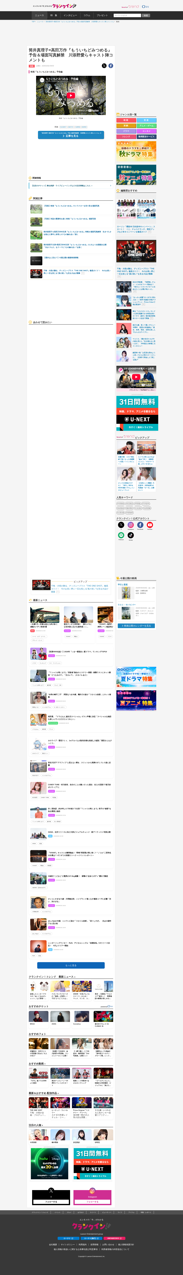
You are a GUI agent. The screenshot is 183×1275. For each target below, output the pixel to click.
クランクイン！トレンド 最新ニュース (52, 976)
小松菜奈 (139, 508)
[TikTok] (131, 535)
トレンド (126, 136)
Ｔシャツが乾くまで (38, 685)
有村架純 (121, 508)
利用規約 (83, 1245)
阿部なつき (35, 707)
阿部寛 (49, 865)
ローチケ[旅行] (90, 1238)
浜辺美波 (130, 504)
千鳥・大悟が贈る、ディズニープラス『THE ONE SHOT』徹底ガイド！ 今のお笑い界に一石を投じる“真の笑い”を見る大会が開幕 (79, 589)
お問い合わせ (108, 1245)
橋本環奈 (130, 508)
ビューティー (106, 1212)
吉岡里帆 (148, 508)
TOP (32, 22)
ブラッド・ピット (37, 640)
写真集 (54, 797)
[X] (121, 525)
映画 (126, 120)
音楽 (40, 843)
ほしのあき (35, 933)
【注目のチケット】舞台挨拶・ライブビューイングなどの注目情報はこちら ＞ (62, 186)
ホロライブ (35, 753)
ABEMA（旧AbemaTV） (39, 887)
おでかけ (81, 1212)
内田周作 (84, 127)
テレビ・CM (57, 685)
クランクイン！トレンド (40, 1212)
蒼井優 (49, 685)
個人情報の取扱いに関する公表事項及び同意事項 (76, 1249)
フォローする (51, 1202)
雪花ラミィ (45, 753)
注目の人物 (36, 1125)
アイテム (131, 1212)
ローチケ (67, 1238)
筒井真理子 (63, 127)
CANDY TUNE (45, 797)
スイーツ (93, 1212)
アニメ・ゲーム (146, 125)
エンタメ (147, 131)
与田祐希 (130, 513)
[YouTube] (150, 525)
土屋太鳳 (121, 513)
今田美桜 (121, 504)
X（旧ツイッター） (59, 707)
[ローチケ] (145, 6)
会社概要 (53, 1245)
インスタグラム (46, 707)
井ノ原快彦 (57, 821)
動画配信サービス (146, 136)
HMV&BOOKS (113, 1238)
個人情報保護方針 (126, 1245)
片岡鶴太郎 (35, 911)
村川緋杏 (34, 797)
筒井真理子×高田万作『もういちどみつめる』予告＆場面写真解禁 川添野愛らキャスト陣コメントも (79, 22)
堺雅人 (76, 636)
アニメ (51, 729)
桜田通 (44, 729)
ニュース (39, 22)
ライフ (120, 1212)
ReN (33, 955)
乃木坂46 (146, 504)
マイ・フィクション (55, 663)
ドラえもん (35, 729)
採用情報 (94, 1245)
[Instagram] (131, 525)
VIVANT (68, 636)
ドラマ (109, 636)
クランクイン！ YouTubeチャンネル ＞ (142, 390)
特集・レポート (146, 1212)
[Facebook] (140, 525)
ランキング (43, 663)
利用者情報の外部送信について (115, 1249)
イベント (58, 1212)
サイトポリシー (68, 1245)
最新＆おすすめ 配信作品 (44, 1093)
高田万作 (70, 127)
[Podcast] (121, 535)
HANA (34, 843)
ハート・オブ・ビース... (39, 636)
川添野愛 (77, 127)
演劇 (126, 125)
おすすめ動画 (37, 1063)
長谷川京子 (35, 775)
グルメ (69, 1212)
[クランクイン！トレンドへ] (130, 6)
